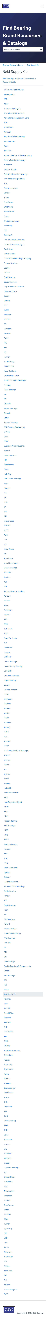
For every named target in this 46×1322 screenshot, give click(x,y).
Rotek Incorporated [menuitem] (12, 1050)
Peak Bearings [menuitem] (10, 905)
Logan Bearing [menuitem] (10, 680)
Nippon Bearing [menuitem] (10, 821)
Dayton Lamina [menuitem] (10, 282)
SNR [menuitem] (5, 1130)
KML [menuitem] (6, 619)
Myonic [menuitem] (7, 774)
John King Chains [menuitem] (11, 563)
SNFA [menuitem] (6, 1125)
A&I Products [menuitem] (9, 94)
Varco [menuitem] (6, 1247)
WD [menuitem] (5, 1261)
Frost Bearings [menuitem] (10, 389)
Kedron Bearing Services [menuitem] (14, 591)
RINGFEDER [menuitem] (9, 1031)
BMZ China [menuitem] (8, 207)
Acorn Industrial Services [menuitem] (14, 113)
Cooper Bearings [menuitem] (11, 263)
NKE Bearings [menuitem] (9, 825)
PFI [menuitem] (5, 914)
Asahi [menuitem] (6, 146)
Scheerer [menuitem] (7, 1083)
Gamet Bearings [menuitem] (10, 408)
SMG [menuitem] (6, 1116)
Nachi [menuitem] (6, 778)
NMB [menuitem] (6, 830)
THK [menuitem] (5, 1186)
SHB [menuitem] (5, 1102)
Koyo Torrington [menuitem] (11, 638)
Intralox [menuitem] (7, 525)
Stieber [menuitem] (7, 1163)
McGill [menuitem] (6, 732)
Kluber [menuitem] (6, 614)
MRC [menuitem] (6, 769)
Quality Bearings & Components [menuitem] (17, 966)
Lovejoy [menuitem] (7, 685)
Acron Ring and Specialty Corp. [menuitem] (16, 118)
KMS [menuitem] (6, 624)
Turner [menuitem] (7, 1224)
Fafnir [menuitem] (6, 338)
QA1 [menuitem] (5, 957)
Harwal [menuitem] (7, 450)
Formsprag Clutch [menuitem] (11, 375)
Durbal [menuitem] (7, 300)
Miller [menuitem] (6, 746)
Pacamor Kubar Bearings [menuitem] (14, 886)
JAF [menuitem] (5, 544)
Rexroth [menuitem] (7, 1022)
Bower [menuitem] (6, 216)
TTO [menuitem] (6, 1219)
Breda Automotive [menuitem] (11, 221)
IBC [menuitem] (5, 493)
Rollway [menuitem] (7, 1046)
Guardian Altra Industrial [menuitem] (14, 446)
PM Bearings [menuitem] (9, 919)
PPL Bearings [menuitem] (9, 938)
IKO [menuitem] (5, 511)
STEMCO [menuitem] (7, 1158)
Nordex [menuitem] (7, 849)
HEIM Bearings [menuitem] (10, 455)
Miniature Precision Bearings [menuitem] (16, 750)
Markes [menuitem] (7, 708)
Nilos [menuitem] (6, 816)
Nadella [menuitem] (7, 783)
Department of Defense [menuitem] (14, 286)
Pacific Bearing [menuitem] (10, 891)
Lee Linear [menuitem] (8, 647)
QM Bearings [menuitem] (9, 961)
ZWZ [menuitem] (6, 1294)
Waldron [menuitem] (7, 1252)
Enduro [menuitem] (7, 319)
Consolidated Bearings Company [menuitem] (17, 258)
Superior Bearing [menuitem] (11, 1167)
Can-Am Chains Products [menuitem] (14, 239)
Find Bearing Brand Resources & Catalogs (22, 35)
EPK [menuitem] (5, 324)
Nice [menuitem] (5, 811)
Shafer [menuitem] (6, 1097)
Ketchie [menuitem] (7, 600)
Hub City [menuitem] (7, 474)
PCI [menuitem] (5, 900)
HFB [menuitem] (5, 460)
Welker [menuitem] (7, 1266)
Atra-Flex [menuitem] (7, 150)
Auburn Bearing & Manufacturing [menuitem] (18, 155)
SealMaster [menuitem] (8, 1092)
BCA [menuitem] (5, 183)
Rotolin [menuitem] (7, 1060)
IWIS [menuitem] (6, 535)
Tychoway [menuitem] (8, 1228)
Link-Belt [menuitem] (7, 671)
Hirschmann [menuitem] (9, 464)
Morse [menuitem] (6, 764)
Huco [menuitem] (6, 483)
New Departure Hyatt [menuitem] (13, 802)
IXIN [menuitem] (5, 539)
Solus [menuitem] (6, 1135)
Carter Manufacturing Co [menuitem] (14, 244)
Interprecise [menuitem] (9, 521)
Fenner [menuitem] (7, 357)
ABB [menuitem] (5, 99)
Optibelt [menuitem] (7, 872)
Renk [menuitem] (6, 1003)
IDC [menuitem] (5, 497)
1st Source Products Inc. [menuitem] (14, 90)
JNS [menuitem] (5, 553)
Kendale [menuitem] (7, 596)
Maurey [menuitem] (7, 727)
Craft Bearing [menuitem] (9, 277)
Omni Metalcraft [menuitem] (10, 868)
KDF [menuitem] (5, 586)
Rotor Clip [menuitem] (8, 1064)
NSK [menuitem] (5, 858)
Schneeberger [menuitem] (10, 1088)
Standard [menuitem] (7, 1153)
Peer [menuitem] (6, 910)
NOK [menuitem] (6, 835)
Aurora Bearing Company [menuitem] (14, 160)
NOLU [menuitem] (6, 839)
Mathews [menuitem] (8, 722)
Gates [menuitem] (6, 418)
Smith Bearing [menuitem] (10, 1121)
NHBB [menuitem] (6, 806)
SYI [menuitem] (5, 1172)
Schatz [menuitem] (6, 1078)
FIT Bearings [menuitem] (9, 361)
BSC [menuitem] (5, 230)
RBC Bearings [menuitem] (9, 975)
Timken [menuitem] (7, 1200)
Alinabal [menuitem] (7, 132)
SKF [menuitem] (5, 1111)
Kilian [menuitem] (6, 605)
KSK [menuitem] (5, 643)
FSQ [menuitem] (5, 394)
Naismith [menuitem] (7, 788)
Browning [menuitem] (8, 225)
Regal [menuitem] (6, 989)
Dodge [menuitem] (6, 296)
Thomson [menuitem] (8, 1196)
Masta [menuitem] (6, 717)
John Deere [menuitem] (8, 558)
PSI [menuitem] (5, 947)
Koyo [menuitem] (6, 633)
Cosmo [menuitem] (7, 268)
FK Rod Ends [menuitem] (9, 366)
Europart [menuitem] (7, 329)
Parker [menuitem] (6, 896)
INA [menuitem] (5, 516)
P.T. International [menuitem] (11, 882)
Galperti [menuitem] (7, 404)
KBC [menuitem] (5, 582)
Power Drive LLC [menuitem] (11, 928)
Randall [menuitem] (7, 971)
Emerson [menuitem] (7, 314)
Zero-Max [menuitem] (8, 1270)
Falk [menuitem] (5, 347)
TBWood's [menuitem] (8, 1181)
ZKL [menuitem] (5, 1275)
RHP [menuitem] (5, 1027)
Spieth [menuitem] (6, 1144)
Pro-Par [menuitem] (7, 942)
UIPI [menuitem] (5, 1233)
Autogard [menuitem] (8, 165)
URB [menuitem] (5, 1238)
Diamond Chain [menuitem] (10, 291)
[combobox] (21, 49)
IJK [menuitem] (5, 507)
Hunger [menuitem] (7, 488)
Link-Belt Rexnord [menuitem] (11, 675)
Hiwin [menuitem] (6, 469)
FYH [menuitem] (5, 399)
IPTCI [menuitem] (6, 530)
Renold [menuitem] (7, 1008)
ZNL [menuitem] (5, 1280)
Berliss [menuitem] (6, 193)
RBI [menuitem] (5, 980)
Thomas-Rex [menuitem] (9, 1191)
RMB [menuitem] (6, 1041)
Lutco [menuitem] (6, 694)
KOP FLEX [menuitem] (8, 629)
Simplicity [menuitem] (8, 1106)
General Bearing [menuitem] (11, 422)
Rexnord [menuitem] (7, 1017)
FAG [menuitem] (5, 343)
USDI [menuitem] (6, 1242)
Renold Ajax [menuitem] (9, 1013)
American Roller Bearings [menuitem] (14, 136)
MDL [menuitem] (6, 736)
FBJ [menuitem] (5, 352)
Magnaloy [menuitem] (8, 699)
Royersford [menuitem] (8, 1069)
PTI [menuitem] (5, 952)
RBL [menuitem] (5, 985)
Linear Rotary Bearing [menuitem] (13, 666)
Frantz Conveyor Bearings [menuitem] (15, 380)
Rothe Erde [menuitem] (8, 1055)
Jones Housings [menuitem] (10, 568)
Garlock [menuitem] (7, 413)
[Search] (41, 49)
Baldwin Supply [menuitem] (10, 169)
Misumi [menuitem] (7, 755)
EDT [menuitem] (5, 305)
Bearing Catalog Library (13, 65)
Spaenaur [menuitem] (8, 1139)
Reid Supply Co (33, 65)
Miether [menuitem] (7, 741)
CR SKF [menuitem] (6, 272)
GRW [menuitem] (6, 441)
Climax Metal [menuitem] (9, 254)
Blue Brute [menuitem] (8, 202)
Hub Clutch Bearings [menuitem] (12, 478)
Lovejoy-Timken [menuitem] (10, 689)
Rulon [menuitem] (6, 1074)
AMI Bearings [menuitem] (9, 141)
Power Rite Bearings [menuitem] (12, 933)
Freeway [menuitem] (7, 385)
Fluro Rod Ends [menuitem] (10, 371)
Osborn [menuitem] (7, 877)
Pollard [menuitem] (7, 924)
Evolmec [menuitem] (7, 333)
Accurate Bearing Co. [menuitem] (12, 108)
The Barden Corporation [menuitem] (14, 179)
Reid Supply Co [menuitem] (10, 994)
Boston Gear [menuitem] (9, 211)
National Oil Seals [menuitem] (11, 792)
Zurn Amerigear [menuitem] (10, 1289)
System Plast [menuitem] (9, 1177)
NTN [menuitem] (6, 863)
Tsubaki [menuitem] (7, 1214)
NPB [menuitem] (6, 853)
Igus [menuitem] (5, 502)
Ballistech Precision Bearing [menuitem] (15, 174)
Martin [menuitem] (6, 713)
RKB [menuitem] (5, 1036)
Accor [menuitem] (6, 104)
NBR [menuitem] (6, 797)
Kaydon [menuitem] (7, 577)
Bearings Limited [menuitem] (11, 188)
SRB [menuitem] (5, 1149)
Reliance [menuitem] (7, 999)
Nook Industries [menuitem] (10, 844)
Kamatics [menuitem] (7, 572)
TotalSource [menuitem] (9, 1205)
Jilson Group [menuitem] (9, 549)
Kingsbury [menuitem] (8, 610)
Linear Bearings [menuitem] (10, 661)
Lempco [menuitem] (7, 652)
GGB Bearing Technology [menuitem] (14, 427)
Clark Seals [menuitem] (8, 249)
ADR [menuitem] (5, 122)
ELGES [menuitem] (6, 310)
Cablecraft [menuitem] (8, 235)
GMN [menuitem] (6, 436)
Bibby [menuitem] (6, 197)
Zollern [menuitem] (7, 1285)
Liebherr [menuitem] (7, 657)
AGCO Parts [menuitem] (9, 127)
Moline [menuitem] (7, 760)
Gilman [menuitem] (7, 432)
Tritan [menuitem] (6, 1210)
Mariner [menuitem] (7, 703)
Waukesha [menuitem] (8, 1256)
